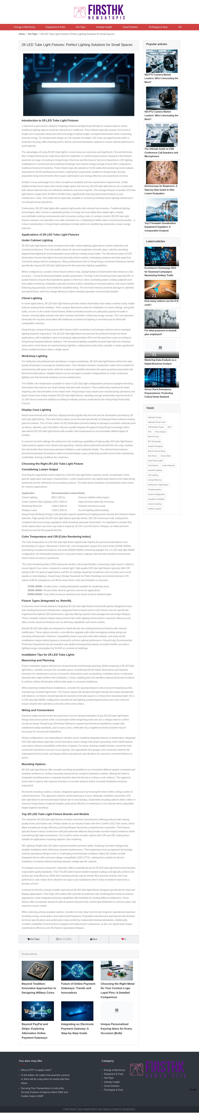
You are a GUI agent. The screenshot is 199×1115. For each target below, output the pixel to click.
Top (192, 1089)
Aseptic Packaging (155, 446)
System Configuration (156, 494)
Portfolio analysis (154, 509)
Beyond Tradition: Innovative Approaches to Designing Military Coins (39, 988)
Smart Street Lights (155, 461)
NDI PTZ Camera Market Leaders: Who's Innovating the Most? (161, 78)
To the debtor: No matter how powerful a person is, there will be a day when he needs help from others (45, 1079)
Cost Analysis (153, 466)
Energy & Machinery (24, 27)
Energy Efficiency (155, 480)
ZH (180, 27)
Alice (94, 939)
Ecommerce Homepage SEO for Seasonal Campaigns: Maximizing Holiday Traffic (160, 272)
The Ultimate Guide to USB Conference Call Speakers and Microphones (161, 153)
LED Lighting (153, 475)
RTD (150, 432)
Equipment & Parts (55, 27)
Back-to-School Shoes (156, 451)
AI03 (169, 427)
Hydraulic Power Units (156, 422)
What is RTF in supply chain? (36, 1070)
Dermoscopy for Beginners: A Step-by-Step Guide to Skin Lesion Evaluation (161, 190)
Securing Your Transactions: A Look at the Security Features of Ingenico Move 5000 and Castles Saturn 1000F (44, 1092)
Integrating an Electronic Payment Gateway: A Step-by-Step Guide (77, 1029)
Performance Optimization (158, 485)
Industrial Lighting (155, 470)
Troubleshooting (154, 490)
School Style (165, 456)
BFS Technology (154, 441)
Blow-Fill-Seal (153, 437)
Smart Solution (130, 27)
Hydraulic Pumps (154, 417)
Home (22, 34)
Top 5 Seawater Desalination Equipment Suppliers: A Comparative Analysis (160, 227)
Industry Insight (104, 27)
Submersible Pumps (156, 427)
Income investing (154, 504)
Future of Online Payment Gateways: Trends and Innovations (78, 988)
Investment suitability (156, 499)
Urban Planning (168, 466)
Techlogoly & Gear (158, 27)
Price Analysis (160, 432)
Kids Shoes (152, 456)
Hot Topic (81, 27)
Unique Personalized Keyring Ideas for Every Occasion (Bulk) (116, 1029)
